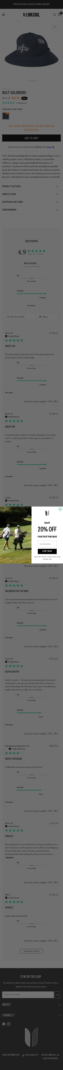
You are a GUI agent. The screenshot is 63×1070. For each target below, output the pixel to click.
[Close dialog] (60, 509)
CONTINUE (47, 551)
